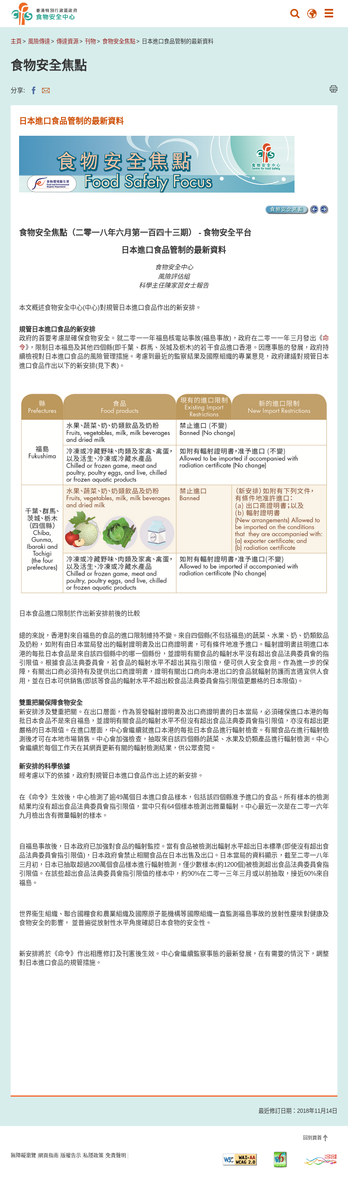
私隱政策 (93, 1156)
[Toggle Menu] (328, 13)
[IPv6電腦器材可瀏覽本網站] (280, 1159)
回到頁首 (312, 1137)
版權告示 (71, 1156)
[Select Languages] (311, 13)
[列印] (333, 88)
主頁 (16, 41)
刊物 (90, 41)
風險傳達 (39, 41)
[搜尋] (294, 13)
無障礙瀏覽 (23, 1156)
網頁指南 (48, 1156)
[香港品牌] (320, 1159)
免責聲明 (116, 1156)
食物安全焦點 (118, 41)
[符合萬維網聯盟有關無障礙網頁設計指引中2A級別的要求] (240, 1159)
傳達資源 (67, 41)
